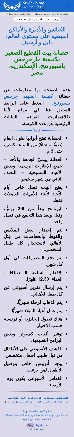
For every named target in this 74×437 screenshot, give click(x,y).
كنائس (38, 402)
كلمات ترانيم (22, 402)
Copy (30, 425)
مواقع (37, 406)
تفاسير (46, 398)
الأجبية (23, 398)
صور (8, 402)
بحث (52, 398)
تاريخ (60, 402)
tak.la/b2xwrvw (37, 429)
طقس (10, 398)
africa (46, 14)
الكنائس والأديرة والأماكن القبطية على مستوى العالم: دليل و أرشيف (37, 36)
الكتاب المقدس (61, 398)
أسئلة (16, 398)
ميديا (14, 402)
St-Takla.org (11, 14)
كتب (54, 402)
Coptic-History (25, 14)
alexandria (64, 14)
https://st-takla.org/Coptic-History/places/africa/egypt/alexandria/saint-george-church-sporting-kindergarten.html (37, 415)
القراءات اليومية (34, 398)
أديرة (32, 402)
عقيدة (66, 402)
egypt (54, 14)
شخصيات (47, 402)
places (37, 14)
